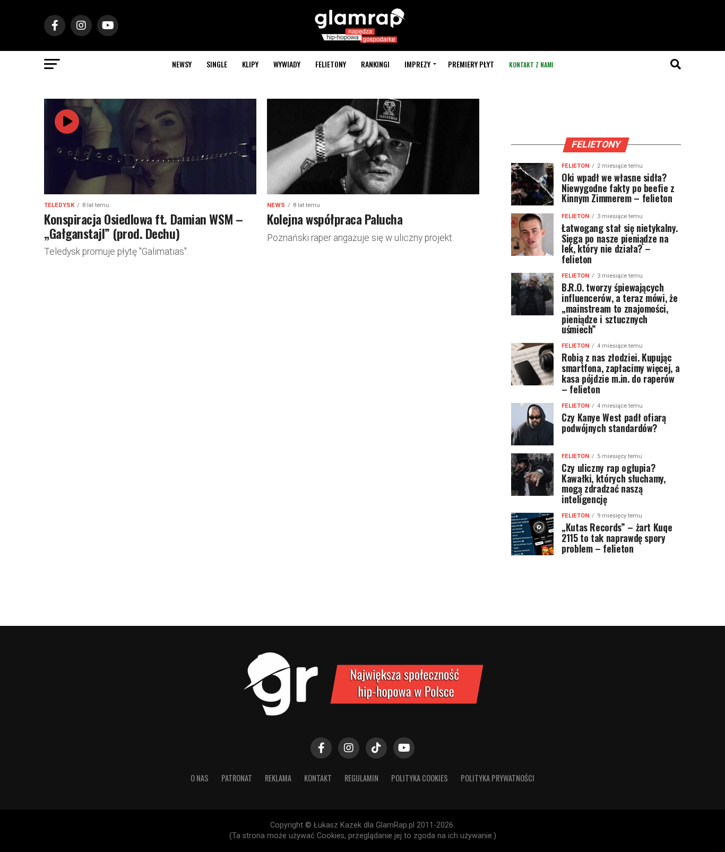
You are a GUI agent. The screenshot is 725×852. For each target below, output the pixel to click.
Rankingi (375, 64)
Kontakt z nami (531, 64)
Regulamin (361, 778)
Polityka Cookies (419, 778)
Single (216, 64)
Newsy (182, 64)
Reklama (278, 778)
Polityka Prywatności (497, 778)
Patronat (236, 778)
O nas (200, 778)
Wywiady (286, 64)
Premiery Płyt (471, 64)
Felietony (330, 64)
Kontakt (318, 778)
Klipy (250, 64)
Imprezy (417, 64)
